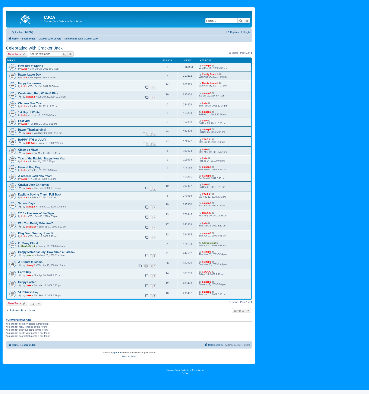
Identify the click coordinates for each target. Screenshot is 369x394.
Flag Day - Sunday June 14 (35, 233)
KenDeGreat (28, 246)
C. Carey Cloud (28, 243)
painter (30, 255)
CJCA (185, 373)
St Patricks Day (28, 292)
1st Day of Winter (29, 112)
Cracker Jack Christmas (33, 184)
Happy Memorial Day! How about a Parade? (46, 252)
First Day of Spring (30, 65)
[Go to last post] (213, 65)
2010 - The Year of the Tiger (36, 213)
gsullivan (31, 226)
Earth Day (24, 272)
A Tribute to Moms (30, 262)
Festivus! (24, 121)
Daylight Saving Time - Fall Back (39, 194)
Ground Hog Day (29, 167)
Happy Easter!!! (28, 282)
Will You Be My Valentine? (35, 223)
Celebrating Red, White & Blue (38, 93)
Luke (24, 68)
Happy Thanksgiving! (32, 129)
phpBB (117, 352)
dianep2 (206, 65)
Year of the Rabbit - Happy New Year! (42, 158)
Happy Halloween (29, 83)
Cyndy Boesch (210, 74)
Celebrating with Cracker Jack (34, 48)
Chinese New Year (30, 103)
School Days (26, 203)
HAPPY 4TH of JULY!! (32, 139)
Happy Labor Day (29, 74)
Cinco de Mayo (28, 149)
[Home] (25, 18)
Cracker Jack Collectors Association (185, 370)
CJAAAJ (30, 143)
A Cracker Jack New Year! (35, 176)
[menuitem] (29, 32)
